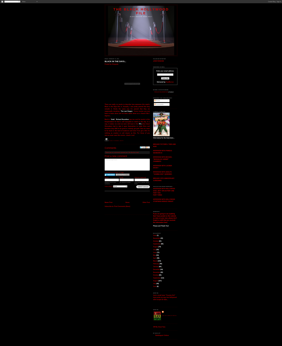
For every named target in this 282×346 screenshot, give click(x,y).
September (156, 244)
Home (127, 202)
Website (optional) (140, 177)
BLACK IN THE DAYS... (115, 61)
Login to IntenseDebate (110, 175)
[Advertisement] (117, 196)
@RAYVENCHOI (158, 61)
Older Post (146, 202)
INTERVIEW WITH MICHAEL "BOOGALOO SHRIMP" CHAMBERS (162, 159)
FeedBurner (170, 82)
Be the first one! (134, 152)
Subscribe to (109, 186)
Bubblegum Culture (162, 335)
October (156, 241)
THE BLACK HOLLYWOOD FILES (161, 92)
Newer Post (108, 202)
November (156, 238)
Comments (159, 104)
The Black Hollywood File (141, 11)
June (154, 235)
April (154, 258)
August (155, 247)
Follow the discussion (148, 147)
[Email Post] (106, 138)
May (154, 255)
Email (121, 177)
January (156, 266)
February (156, 264)
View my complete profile (169, 315)
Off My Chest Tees (159, 327)
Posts (158, 100)
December (156, 269)
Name (106, 177)
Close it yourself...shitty (116, 140)
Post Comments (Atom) (122, 206)
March (155, 261)
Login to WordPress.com (123, 175)
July (154, 249)
